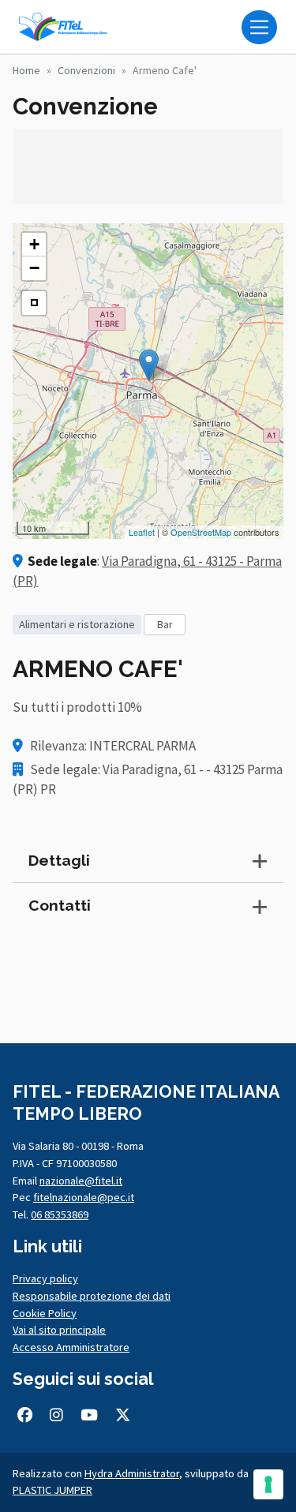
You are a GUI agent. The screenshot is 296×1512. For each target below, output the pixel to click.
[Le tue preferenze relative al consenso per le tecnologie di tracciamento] (268, 1484)
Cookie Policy (45, 1313)
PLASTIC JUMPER (52, 1490)
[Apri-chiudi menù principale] (259, 27)
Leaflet (142, 532)
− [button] (34, 268)
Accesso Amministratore (71, 1347)
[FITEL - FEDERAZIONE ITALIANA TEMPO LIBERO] (66, 27)
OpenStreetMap (200, 532)
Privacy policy (45, 1278)
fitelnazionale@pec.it (83, 1197)
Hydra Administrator (131, 1473)
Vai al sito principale (59, 1330)
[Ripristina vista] (34, 303)
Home (26, 70)
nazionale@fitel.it (80, 1180)
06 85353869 (59, 1214)
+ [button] (34, 244)
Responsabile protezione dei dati (91, 1296)
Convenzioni (86, 70)
